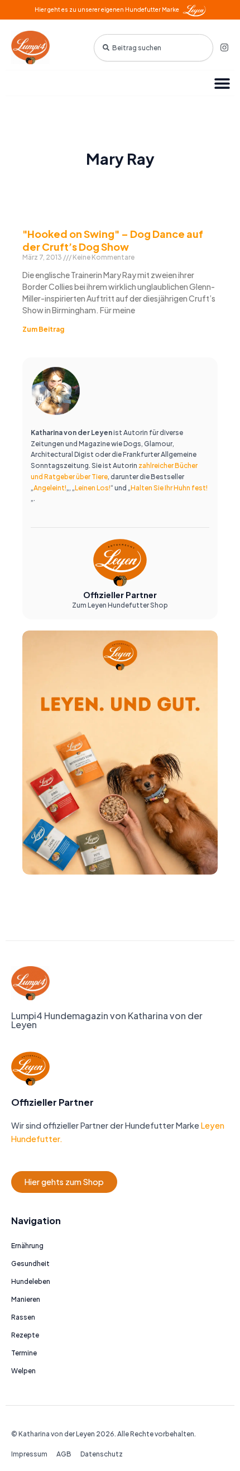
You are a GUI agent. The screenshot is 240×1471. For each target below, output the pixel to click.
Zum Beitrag (43, 329)
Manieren (25, 1299)
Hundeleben (30, 1281)
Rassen (23, 1317)
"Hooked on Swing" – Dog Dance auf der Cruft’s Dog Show (112, 240)
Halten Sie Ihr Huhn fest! (169, 488)
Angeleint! (49, 488)
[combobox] (153, 47)
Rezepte (25, 1335)
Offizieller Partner (120, 595)
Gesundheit (30, 1263)
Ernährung (27, 1245)
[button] (221, 82)
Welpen (23, 1371)
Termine (24, 1353)
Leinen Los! (93, 488)
